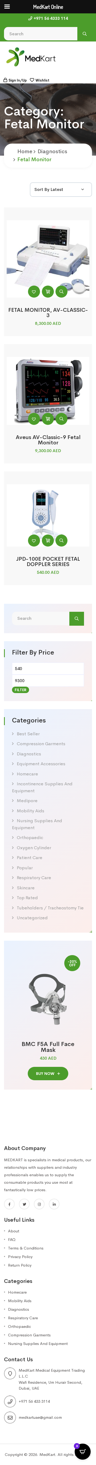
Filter (20, 689)
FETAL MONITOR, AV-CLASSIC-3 (48, 313)
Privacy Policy (20, 1256)
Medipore (27, 800)
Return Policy (19, 1265)
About (13, 1230)
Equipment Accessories (41, 764)
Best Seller (28, 734)
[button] (34, 292)
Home (24, 151)
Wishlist (42, 80)
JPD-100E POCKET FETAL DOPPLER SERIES (48, 562)
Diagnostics (52, 151)
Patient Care (29, 857)
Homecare (27, 774)
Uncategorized (32, 918)
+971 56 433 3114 (34, 1401)
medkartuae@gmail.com (40, 1417)
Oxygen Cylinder (34, 848)
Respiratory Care (34, 877)
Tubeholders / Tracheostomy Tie (50, 908)
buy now (45, 1073)
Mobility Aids (30, 811)
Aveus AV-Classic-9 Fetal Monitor (48, 440)
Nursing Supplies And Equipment (38, 1343)
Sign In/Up (18, 80)
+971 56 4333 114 (51, 18)
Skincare (26, 888)
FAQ (11, 1239)
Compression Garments (41, 744)
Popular (25, 868)
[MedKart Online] (30, 56)
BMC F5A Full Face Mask (48, 1047)
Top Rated (27, 898)
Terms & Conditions (25, 1248)
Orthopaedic (30, 837)
